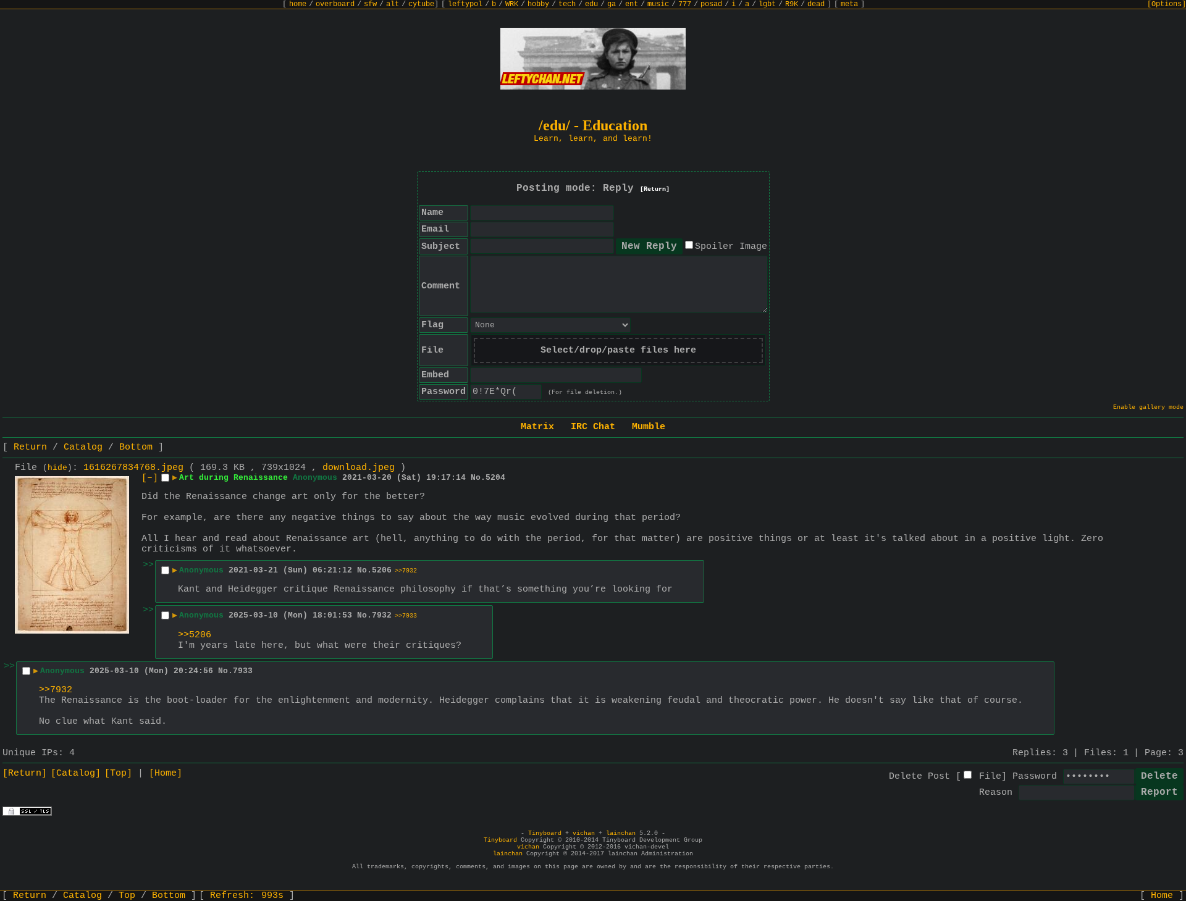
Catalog (83, 447)
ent (631, 4)
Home (1162, 896)
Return (30, 447)
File (990, 776)
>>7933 (406, 616)
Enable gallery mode (1148, 407)
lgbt (767, 4)
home (297, 4)
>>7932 (406, 571)
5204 (495, 477)
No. (478, 477)
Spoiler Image (731, 246)
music (658, 4)
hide (57, 468)
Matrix (537, 427)
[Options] (1166, 4)
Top (127, 896)
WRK (511, 4)
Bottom (136, 447)
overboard (335, 4)
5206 (382, 570)
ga (611, 4)
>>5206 (194, 635)
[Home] (165, 773)
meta (849, 4)
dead (816, 4)
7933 (243, 671)
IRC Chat (593, 427)
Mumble (648, 427)
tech (567, 4)
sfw (370, 4)
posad (711, 4)
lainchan (621, 833)
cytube (421, 4)
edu (591, 4)
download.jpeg (358, 468)
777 (684, 4)
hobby (538, 4)
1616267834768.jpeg (133, 468)
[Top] (118, 773)
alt (392, 4)
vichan (584, 833)
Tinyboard (544, 833)
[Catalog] (76, 773)
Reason (995, 792)
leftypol (465, 4)
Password (1034, 776)
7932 (382, 615)
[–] (149, 478)
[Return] (655, 189)
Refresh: (247, 896)
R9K (791, 4)
